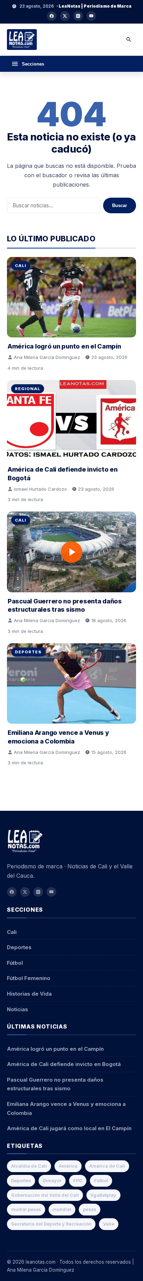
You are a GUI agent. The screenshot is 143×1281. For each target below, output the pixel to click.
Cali (20, 265)
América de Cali (107, 1166)
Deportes (28, 652)
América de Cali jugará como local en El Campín (69, 1128)
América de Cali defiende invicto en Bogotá (64, 1064)
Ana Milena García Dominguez (47, 357)
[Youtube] (91, 16)
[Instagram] (78, 16)
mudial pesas (26, 1209)
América (68, 1166)
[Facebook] (52, 16)
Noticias (17, 1009)
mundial (62, 1209)
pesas (89, 1209)
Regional (27, 388)
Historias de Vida (29, 993)
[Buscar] (128, 39)
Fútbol (15, 963)
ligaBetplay (103, 1195)
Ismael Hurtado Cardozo (40, 489)
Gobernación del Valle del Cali (45, 1195)
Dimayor (52, 1180)
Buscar (119, 205)
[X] (65, 16)
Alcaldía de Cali (29, 1166)
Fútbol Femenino (28, 978)
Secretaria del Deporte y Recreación (51, 1224)
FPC (77, 1180)
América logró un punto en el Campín (64, 346)
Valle (108, 1224)
